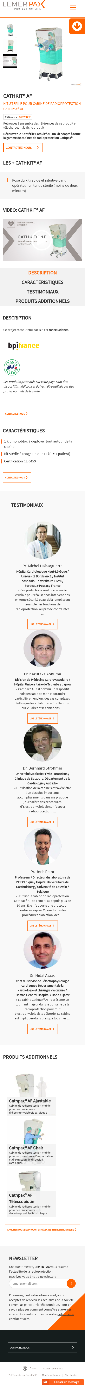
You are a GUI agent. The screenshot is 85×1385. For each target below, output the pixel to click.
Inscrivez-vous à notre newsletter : (32, 1276)
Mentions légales (51, 1375)
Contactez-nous (20, 1347)
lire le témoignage (40, 624)
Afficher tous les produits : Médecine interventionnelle (40, 1229)
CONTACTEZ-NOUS (19, 147)
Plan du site (71, 1375)
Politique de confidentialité (22, 1375)
